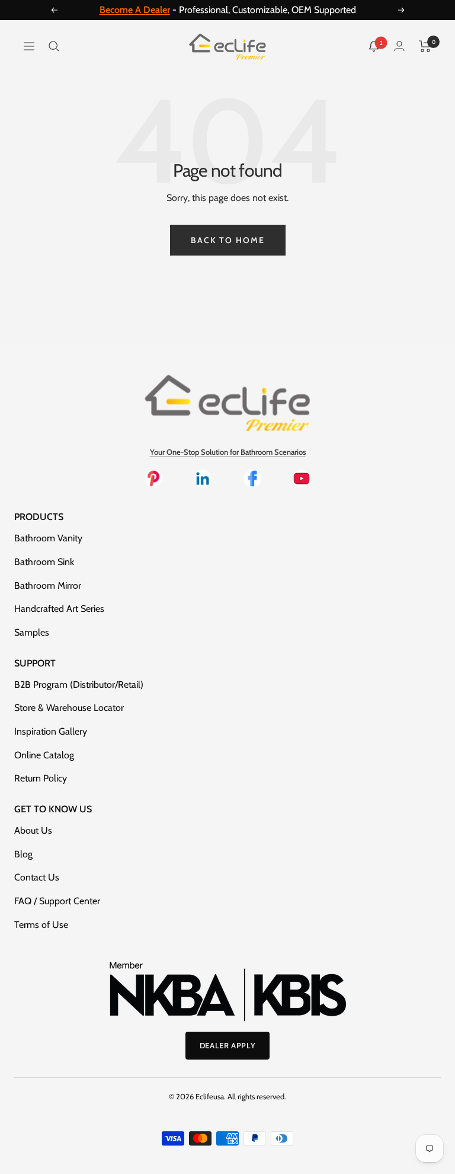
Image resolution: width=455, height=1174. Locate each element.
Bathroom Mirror (47, 585)
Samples (31, 632)
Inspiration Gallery (50, 731)
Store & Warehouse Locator (69, 707)
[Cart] (425, 46)
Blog (23, 854)
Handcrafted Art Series (59, 608)
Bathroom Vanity (48, 538)
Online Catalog (44, 755)
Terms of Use (41, 924)
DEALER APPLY (228, 1045)
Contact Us (36, 877)
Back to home (228, 240)
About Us (33, 830)
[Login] (399, 46)
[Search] (54, 46)
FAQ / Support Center (57, 901)
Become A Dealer (135, 9)
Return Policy (40, 778)
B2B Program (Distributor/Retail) (78, 684)
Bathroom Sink (44, 561)
